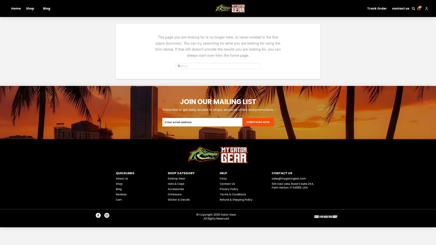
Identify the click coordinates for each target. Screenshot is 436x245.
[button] (418, 8)
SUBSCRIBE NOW (258, 122)
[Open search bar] (413, 8)
